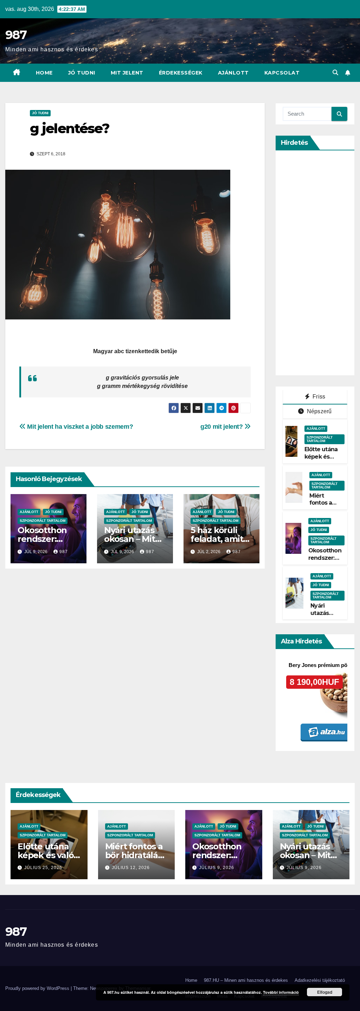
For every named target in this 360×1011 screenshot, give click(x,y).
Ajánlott (233, 73)
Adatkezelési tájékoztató (320, 980)
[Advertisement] (321, 262)
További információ (281, 992)
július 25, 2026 (43, 867)
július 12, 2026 (131, 867)
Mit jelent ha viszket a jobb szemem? (79, 426)
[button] (335, 73)
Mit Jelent (127, 73)
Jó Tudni (81, 73)
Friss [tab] (318, 397)
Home (44, 73)
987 (15, 34)
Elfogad (324, 992)
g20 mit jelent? (222, 426)
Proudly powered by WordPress (38, 988)
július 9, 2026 (216, 867)
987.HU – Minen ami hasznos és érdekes (246, 980)
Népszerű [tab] (319, 411)
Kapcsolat (282, 73)
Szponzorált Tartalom (42, 521)
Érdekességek (180, 73)
